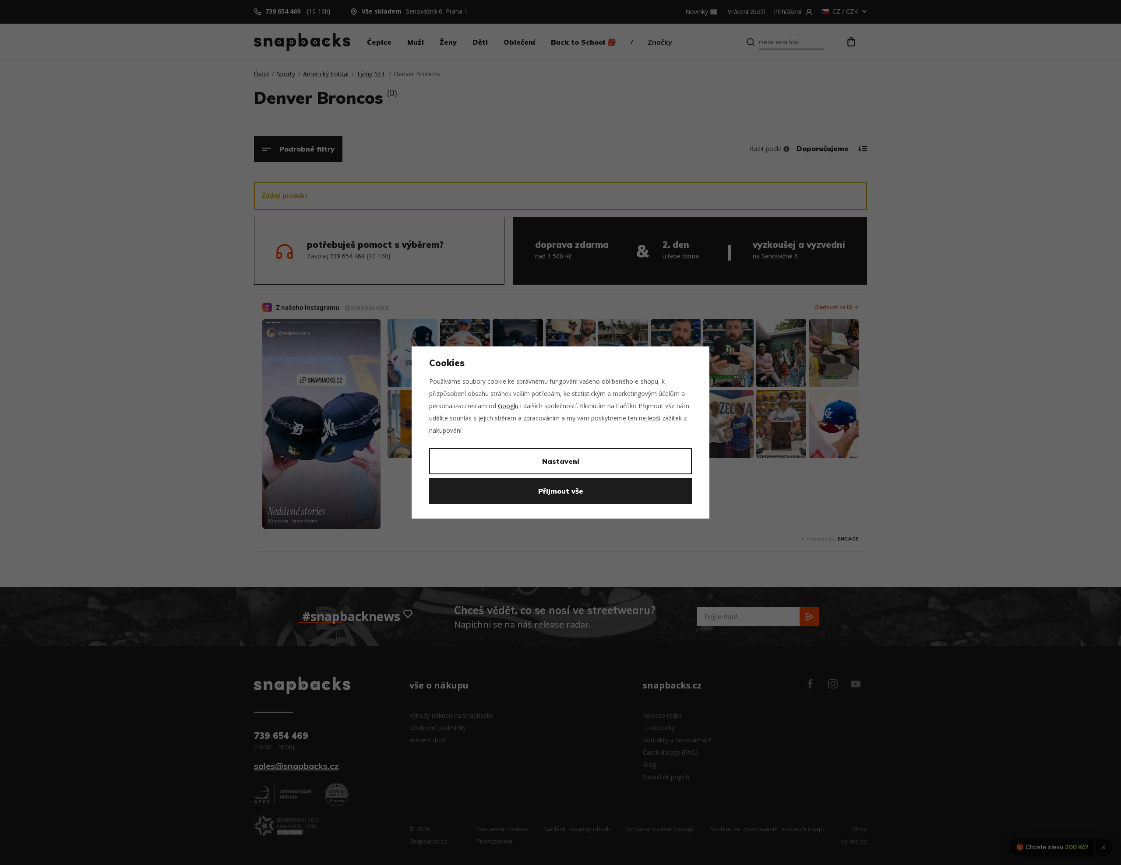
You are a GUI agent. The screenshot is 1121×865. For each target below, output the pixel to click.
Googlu (508, 406)
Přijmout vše (560, 491)
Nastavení (560, 461)
